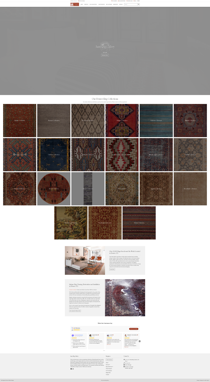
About (82, 4)
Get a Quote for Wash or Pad (75, 310)
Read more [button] (109, 344)
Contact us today (72, 289)
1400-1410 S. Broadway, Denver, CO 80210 (132, 360)
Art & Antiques (109, 4)
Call (74, 0)
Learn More (112, 269)
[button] (70, 341)
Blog (135, 0)
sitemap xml (202, 380)
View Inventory (109, 359)
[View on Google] (90, 335)
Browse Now (105, 55)
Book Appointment (122, 0)
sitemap (198, 380)
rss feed (205, 380)
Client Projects (101, 4)
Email (82, 0)
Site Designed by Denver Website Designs (7, 380)
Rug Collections (93, 4)
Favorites (114, 0)
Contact (121, 4)
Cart (130, 0)
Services (86, 4)
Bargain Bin (115, 4)
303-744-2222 (127, 363)
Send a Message (128, 364)
